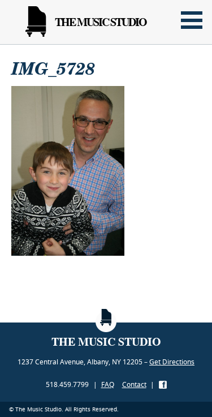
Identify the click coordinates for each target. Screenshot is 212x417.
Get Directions (171, 362)
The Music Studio (100, 21)
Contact (134, 384)
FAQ (107, 384)
